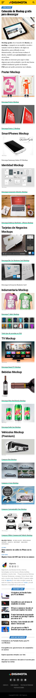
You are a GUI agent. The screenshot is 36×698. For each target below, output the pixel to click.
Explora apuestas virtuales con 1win (13, 655)
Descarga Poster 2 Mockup (11, 128)
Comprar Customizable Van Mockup (14, 509)
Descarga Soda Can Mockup (11, 427)
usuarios (5, 544)
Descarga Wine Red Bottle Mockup (14, 400)
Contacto (5, 685)
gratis (10, 542)
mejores (24, 542)
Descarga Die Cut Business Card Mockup (15, 260)
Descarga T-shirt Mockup (10, 314)
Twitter (25, 582)
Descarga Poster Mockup (10, 102)
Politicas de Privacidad (27, 685)
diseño (4, 542)
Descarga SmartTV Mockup (11, 367)
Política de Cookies (19, 688)
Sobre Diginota (14, 685)
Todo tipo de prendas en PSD (12, 333)
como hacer (18, 540)
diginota (12, 564)
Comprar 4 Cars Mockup (10, 483)
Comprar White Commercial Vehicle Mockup (17, 535)
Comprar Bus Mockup (9, 459)
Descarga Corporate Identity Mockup (14, 192)
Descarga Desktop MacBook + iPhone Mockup (17, 223)
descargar (27, 540)
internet (17, 542)
